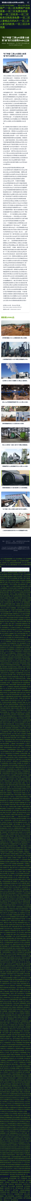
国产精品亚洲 (11, 832)
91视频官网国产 (19, 850)
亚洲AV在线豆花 (17, 1009)
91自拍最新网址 (10, 649)
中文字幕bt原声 (16, 887)
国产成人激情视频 (10, 735)
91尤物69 (19, 806)
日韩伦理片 (24, 956)
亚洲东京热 (20, 641)
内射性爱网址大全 (19, 975)
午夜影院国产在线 (11, 973)
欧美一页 (21, 1086)
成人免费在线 (10, 802)
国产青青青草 (5, 1068)
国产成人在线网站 (10, 673)
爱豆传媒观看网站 (17, 645)
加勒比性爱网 (10, 617)
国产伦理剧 (26, 924)
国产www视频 (14, 964)
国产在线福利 (8, 1046)
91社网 (26, 834)
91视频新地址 (7, 1042)
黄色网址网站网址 (7, 1003)
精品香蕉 (8, 733)
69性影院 (26, 647)
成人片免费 (3, 887)
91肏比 (13, 1001)
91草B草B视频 (9, 665)
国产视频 (13, 1076)
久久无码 (10, 1040)
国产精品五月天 (25, 816)
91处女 (3, 759)
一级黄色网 (9, 755)
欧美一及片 (5, 1019)
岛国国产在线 (22, 999)
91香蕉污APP (13, 960)
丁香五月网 (16, 787)
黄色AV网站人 (15, 1064)
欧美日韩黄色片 (12, 966)
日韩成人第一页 (23, 676)
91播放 (6, 1080)
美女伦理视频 (3, 576)
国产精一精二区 (26, 791)
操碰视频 (21, 724)
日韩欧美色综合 (23, 934)
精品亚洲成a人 (13, 987)
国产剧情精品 (16, 590)
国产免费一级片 (22, 578)
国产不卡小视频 (4, 834)
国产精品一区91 (13, 1013)
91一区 (7, 989)
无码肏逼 (7, 1182)
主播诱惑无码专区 (22, 1078)
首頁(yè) (4, 43)
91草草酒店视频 (21, 633)
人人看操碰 (12, 743)
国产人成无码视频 (16, 625)
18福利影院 (16, 686)
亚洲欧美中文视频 (23, 1090)
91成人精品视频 (24, 604)
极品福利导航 (21, 1035)
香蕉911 (11, 598)
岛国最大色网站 (17, 1017)
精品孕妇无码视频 (21, 818)
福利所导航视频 (26, 885)
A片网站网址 (6, 991)
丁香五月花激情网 (7, 879)
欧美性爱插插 (17, 657)
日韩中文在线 (7, 680)
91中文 (7, 863)
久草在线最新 (8, 915)
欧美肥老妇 (12, 958)
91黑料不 (2, 1017)
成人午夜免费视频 (25, 627)
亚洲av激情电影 (7, 826)
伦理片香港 (15, 1035)
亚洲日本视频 (12, 763)
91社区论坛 (11, 828)
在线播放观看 (6, 883)
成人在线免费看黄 (6, 918)
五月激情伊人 (19, 1196)
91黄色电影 (7, 781)
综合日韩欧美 (26, 645)
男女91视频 (16, 895)
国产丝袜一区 (17, 671)
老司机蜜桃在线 (24, 686)
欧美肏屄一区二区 (25, 948)
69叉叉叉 (15, 1070)
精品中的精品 (15, 680)
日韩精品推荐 (16, 915)
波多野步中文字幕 (19, 942)
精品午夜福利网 (4, 987)
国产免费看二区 (15, 881)
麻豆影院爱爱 (7, 810)
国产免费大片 (16, 1052)
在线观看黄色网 (10, 1060)
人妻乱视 (2, 673)
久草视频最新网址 (11, 749)
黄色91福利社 (23, 1064)
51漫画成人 (9, 793)
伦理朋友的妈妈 (7, 865)
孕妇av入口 (7, 1200)
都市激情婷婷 (22, 755)
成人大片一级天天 (9, 975)
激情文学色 (13, 991)
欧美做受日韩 (16, 669)
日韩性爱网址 (20, 865)
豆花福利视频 (27, 907)
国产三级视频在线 (21, 1062)
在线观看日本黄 (18, 1194)
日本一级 (15, 936)
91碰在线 (18, 621)
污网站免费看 (12, 684)
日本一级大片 (3, 572)
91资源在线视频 (24, 861)
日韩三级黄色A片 (19, 745)
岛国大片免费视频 (11, 608)
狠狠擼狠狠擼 (19, 1076)
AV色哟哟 (11, 834)
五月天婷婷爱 (26, 832)
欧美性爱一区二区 (10, 1188)
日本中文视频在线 (5, 930)
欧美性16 (22, 769)
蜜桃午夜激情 (25, 806)
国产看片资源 (26, 698)
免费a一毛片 (25, 783)
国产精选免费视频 (17, 979)
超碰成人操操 (21, 667)
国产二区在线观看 (25, 574)
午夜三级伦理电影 (10, 1196)
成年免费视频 (14, 1090)
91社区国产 (19, 576)
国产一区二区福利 (10, 610)
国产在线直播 (20, 916)
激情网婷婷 (11, 1019)
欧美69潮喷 (5, 655)
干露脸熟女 (3, 1060)
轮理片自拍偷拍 (4, 909)
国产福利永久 (17, 582)
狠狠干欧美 (6, 812)
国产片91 (6, 767)
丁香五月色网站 (13, 584)
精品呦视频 (23, 1052)
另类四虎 (14, 641)
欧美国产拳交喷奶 (12, 718)
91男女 (14, 674)
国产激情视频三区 (5, 946)
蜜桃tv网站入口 (25, 846)
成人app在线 (3, 674)
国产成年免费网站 (21, 731)
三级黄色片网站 (23, 881)
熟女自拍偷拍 (16, 848)
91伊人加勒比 (23, 853)
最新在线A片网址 (7, 798)
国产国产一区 (5, 653)
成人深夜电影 (26, 619)
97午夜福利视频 (12, 692)
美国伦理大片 (16, 574)
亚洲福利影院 (14, 1182)
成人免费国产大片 (10, 869)
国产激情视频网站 (7, 635)
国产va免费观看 (17, 751)
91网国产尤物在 (8, 1088)
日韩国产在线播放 (18, 1198)
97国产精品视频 (23, 680)
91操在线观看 (20, 973)
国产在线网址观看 (20, 869)
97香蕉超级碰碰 (6, 881)
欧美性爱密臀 (8, 948)
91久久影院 (16, 661)
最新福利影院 (12, 940)
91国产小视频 (19, 989)
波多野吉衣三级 (10, 859)
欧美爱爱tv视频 (17, 879)
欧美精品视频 (13, 1178)
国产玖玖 (25, 1038)
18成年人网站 (22, 728)
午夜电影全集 (22, 704)
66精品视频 (22, 867)
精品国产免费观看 (19, 802)
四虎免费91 (5, 667)
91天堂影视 (23, 1019)
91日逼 (13, 1042)
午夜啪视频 (19, 1042)
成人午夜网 (16, 678)
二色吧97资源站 (4, 700)
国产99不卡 (16, 867)
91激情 (2, 1078)
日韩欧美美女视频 (13, 909)
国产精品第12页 (9, 901)
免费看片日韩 (19, 1068)
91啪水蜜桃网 (25, 1042)
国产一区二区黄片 (17, 871)
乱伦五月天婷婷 (12, 954)
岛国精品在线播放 (6, 1086)
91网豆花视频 (6, 714)
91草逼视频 (12, 1068)
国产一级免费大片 (14, 761)
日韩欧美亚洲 (14, 1192)
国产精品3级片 (6, 594)
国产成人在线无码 (25, 1015)
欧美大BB (5, 726)
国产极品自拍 (8, 1017)
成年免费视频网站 (24, 761)
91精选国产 (5, 832)
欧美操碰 (7, 1005)
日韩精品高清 (6, 855)
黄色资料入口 (6, 1025)
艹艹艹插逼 (18, 816)
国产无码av (26, 891)
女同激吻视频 (26, 716)
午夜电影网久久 (10, 659)
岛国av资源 (19, 804)
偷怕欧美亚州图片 (5, 592)
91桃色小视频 (27, 1076)
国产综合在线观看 (12, 578)
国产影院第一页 (19, 777)
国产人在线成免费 (17, 623)
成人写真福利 (10, 800)
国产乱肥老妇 (5, 940)
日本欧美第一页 (23, 972)
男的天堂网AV (9, 783)
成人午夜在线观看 (10, 580)
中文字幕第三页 (22, 718)
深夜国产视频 (10, 1054)
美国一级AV (8, 623)
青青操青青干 (13, 1078)
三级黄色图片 (19, 985)
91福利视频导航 (9, 696)
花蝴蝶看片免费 (17, 598)
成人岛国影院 (21, 913)
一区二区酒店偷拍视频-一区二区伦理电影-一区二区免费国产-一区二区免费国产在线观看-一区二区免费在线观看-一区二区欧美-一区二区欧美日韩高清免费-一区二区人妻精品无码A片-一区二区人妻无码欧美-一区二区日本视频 (15, 14)
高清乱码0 (7, 745)
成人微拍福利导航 (6, 1084)
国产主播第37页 (20, 991)
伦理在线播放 (18, 610)
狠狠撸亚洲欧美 (22, 594)
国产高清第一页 (23, 918)
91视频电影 (8, 641)
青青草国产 (27, 873)
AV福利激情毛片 (10, 1048)
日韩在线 (19, 653)
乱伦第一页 (26, 822)
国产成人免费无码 (6, 789)
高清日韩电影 (14, 1021)
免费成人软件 (10, 838)
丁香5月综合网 (17, 793)
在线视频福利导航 (15, 1176)
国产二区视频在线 (23, 1178)
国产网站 (12, 739)
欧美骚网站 (5, 995)
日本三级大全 (12, 885)
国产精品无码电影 (16, 600)
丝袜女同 (14, 865)
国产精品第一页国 (12, 836)
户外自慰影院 (7, 602)
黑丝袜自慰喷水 (6, 968)
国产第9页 (9, 887)
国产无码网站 (19, 968)
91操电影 (2, 989)
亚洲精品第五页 (17, 830)
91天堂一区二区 (21, 962)
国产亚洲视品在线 (17, 1038)
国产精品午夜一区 (24, 629)
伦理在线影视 (3, 903)
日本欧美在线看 (8, 979)
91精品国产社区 (8, 944)
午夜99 (13, 952)
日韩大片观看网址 (21, 737)
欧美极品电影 (15, 676)
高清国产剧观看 (8, 824)
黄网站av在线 (6, 1076)
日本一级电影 (7, 857)
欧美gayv (11, 651)
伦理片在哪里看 (22, 883)
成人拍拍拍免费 (6, 737)
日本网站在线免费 (6, 702)
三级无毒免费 (26, 968)
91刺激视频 (17, 1054)
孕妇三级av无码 (14, 934)
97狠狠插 (18, 950)
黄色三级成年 (19, 832)
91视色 (16, 757)
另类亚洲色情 (22, 663)
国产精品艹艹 (8, 1190)
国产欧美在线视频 (17, 596)
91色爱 (29, 956)
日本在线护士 (11, 779)
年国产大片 (4, 1186)
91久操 (21, 741)
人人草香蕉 (17, 710)
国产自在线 (18, 844)
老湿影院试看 (19, 1186)
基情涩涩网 (3, 793)
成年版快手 (27, 1007)
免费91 (24, 708)
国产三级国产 (12, 812)
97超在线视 (16, 1003)
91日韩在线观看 (10, 1044)
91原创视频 (8, 1015)
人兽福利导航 (6, 997)
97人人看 (12, 1062)
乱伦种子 (10, 574)
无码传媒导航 (20, 897)
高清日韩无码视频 (16, 789)
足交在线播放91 (4, 584)
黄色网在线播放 (20, 1048)
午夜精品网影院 (6, 773)
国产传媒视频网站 (23, 936)
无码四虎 (20, 716)
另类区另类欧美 (22, 836)
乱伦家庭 (17, 627)
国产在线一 (23, 669)
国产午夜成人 (23, 694)
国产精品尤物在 (17, 783)
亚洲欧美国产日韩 (16, 1084)
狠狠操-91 (26, 850)
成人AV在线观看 (18, 1058)
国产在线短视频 (4, 1031)
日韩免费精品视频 (5, 1056)
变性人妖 (10, 582)
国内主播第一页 (23, 826)
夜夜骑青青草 (21, 611)
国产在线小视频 (19, 920)
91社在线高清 (10, 710)
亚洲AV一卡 (18, 859)
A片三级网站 (26, 814)
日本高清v (12, 1056)
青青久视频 (24, 848)
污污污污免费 (20, 911)
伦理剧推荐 (13, 930)
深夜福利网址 (5, 765)
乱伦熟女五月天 (10, 606)
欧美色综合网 (26, 596)
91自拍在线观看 (4, 611)
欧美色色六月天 (20, 615)
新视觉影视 (3, 800)
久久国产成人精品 (16, 820)
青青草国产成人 (19, 649)
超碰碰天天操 (13, 633)
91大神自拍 (11, 588)
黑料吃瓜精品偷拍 (20, 735)
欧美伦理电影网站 (22, 688)
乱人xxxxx (7, 985)
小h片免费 (6, 694)
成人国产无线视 (8, 924)
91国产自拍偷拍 (4, 598)
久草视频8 (3, 816)
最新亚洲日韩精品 (13, 785)
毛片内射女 (21, 932)
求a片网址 (14, 733)
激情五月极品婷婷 (7, 590)
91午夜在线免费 (8, 830)
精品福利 (14, 962)
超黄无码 (12, 985)
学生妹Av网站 (24, 586)
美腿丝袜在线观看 (21, 954)
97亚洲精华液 (22, 592)
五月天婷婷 (12, 1072)
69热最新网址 (5, 981)
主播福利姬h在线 (16, 791)
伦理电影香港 (24, 842)
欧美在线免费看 (13, 765)
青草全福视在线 (20, 739)
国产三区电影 (19, 1001)
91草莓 (2, 1038)
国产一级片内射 (13, 611)
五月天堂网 (6, 1094)
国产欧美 (12, 745)
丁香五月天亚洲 (12, 995)
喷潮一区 (25, 871)
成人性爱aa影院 (9, 657)
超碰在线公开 (24, 977)
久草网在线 (10, 686)
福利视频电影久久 (11, 911)
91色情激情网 (18, 651)
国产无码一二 (16, 846)
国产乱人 (12, 796)
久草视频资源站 (19, 673)
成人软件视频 (15, 810)
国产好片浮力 (15, 741)
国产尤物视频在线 (23, 1021)
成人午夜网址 (11, 873)
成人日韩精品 (20, 1011)
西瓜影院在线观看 (7, 669)
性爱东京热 (22, 787)
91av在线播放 (5, 804)
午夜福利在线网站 (23, 757)
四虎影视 (8, 724)
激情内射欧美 (19, 1184)
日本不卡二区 (12, 631)
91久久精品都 (4, 1178)
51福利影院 (5, 1029)
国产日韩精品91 (10, 647)
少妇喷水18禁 (21, 877)
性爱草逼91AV (27, 875)
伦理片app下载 (12, 655)
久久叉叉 (19, 905)
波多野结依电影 (13, 619)
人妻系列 (5, 706)
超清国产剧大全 (22, 706)
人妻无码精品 (26, 610)
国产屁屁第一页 (10, 875)
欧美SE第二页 (14, 932)
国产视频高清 (10, 671)
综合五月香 (27, 673)
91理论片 (20, 903)
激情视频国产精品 (21, 655)
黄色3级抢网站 (22, 584)
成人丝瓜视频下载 (9, 637)
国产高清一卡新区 (17, 698)
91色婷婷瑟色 (8, 753)
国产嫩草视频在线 (7, 1070)
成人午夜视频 (7, 840)
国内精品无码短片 (13, 667)
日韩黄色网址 (19, 907)
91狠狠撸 (20, 619)
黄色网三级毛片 (14, 1025)
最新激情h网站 (10, 938)
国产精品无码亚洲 (7, 871)
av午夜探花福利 (7, 905)
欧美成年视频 (22, 1082)
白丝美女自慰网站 (6, 1074)
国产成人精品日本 (21, 930)
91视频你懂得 (18, 767)
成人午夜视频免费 (17, 1066)
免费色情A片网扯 (14, 861)
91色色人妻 (16, 755)
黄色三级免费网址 (20, 779)
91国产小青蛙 (12, 731)
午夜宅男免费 (15, 663)
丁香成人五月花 (24, 747)
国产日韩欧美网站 (17, 891)
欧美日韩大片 (27, 1184)
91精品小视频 (18, 1092)
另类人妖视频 (25, 905)
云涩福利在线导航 (9, 757)
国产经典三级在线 (22, 775)
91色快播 (24, 720)
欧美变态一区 (3, 578)
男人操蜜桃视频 (7, 728)
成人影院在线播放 (20, 639)
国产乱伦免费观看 (5, 950)
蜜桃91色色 (6, 844)
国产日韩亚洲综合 (19, 993)
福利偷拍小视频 (12, 576)
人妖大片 (16, 1019)
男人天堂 (2, 916)
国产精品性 (5, 574)
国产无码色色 (6, 853)
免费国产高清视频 (25, 1036)
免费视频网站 (23, 1003)
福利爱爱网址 (20, 863)
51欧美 (8, 682)
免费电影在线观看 (20, 730)
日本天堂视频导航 (11, 643)
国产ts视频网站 (9, 852)
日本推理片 (9, 889)
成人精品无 (12, 989)
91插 (22, 970)
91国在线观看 (17, 794)
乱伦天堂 (27, 1029)
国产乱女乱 (11, 956)
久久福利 (19, 885)
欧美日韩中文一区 (9, 720)
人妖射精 (2, 629)
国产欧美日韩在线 (21, 812)
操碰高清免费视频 (13, 704)
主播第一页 (9, 787)
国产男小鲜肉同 (21, 674)
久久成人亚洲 (26, 928)
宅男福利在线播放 (15, 946)
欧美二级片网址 (14, 1005)
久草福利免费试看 (13, 999)
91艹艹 (5, 686)
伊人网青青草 (9, 759)
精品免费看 (6, 743)
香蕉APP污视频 (10, 816)
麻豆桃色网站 (11, 1080)
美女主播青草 (22, 722)
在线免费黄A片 (6, 627)
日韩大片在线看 (20, 749)
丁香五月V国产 (12, 907)
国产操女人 (7, 796)
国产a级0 (5, 582)
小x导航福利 (21, 1013)
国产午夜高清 (5, 899)
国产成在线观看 (26, 952)
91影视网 (27, 615)
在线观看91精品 (14, 1082)
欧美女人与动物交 (6, 600)
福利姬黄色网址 (8, 747)
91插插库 (24, 600)
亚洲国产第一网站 (7, 867)
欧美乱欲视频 (19, 796)
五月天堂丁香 (6, 1027)
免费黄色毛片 (16, 613)
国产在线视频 (12, 863)
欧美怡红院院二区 (7, 645)
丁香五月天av (12, 1029)
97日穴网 (4, 802)
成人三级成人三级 (12, 712)
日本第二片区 (8, 1052)
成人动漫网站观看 (6, 604)
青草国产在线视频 (19, 617)
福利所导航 (21, 1027)
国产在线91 (7, 775)
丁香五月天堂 (26, 576)
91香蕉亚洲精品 (14, 853)
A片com (22, 1033)
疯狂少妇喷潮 (16, 948)
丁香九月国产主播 (6, 1033)
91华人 (19, 700)
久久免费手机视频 (15, 586)
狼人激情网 (8, 1035)
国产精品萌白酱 (21, 987)
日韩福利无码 (3, 1009)
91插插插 (7, 932)
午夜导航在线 (15, 826)
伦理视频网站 (15, 840)
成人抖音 (17, 1060)
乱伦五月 (12, 968)
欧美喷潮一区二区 (24, 1050)
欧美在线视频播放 (7, 977)
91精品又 (21, 1031)
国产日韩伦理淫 (6, 1090)
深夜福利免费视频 (25, 1190)
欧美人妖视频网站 (21, 940)
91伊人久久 (10, 1194)
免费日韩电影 (22, 661)
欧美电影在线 (14, 883)
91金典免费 (27, 911)
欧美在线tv (18, 958)
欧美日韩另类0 (13, 700)
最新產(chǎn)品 (7, 317)
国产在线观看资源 (25, 682)
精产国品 (14, 922)
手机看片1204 (18, 720)
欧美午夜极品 (3, 615)
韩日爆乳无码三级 (12, 688)
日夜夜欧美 (21, 765)
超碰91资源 (25, 804)
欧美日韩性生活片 (17, 924)
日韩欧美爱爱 (10, 769)
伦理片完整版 (14, 773)
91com (26, 920)
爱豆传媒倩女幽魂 (13, 706)
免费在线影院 (15, 972)
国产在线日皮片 (17, 1046)
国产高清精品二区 (7, 596)
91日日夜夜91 (5, 633)
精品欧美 (11, 1058)
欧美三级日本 (3, 913)
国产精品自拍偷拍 (11, 893)
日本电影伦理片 (10, 808)
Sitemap (16, 550)
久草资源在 (6, 885)
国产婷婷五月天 (12, 897)
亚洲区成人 (25, 1009)
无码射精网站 (15, 728)
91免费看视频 (26, 985)
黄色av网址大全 (26, 671)
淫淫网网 (18, 763)
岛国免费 (10, 846)
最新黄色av (22, 1025)
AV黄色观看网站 (7, 690)
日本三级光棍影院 (21, 643)
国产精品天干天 (14, 629)
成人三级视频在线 (12, 903)
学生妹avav (9, 822)
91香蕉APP (21, 572)
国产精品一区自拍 (25, 915)
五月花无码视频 (19, 873)
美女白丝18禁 (7, 1001)
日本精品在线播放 (5, 993)
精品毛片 (14, 905)
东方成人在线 (5, 761)
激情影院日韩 (23, 981)
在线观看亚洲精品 (10, 771)
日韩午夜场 (17, 901)
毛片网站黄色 (16, 1088)
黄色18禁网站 (22, 840)
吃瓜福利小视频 (18, 708)
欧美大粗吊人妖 (21, 995)
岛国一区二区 (25, 857)
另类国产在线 (9, 848)
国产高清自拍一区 (22, 960)
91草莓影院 (3, 659)
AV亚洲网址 (13, 775)
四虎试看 (9, 674)
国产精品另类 (7, 1064)
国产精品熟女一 (17, 665)
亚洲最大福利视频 (25, 1176)
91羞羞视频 (7, 739)
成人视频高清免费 (25, 901)
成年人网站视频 (7, 972)
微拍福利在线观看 (12, 572)
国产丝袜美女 (18, 659)
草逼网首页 (3, 647)
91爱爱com (24, 793)
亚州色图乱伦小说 (7, 751)
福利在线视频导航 (14, 1050)
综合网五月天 (15, 722)
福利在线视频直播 (25, 606)
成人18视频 (22, 997)
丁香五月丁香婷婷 (13, 1031)
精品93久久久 (25, 820)
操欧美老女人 (25, 844)
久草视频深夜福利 (9, 942)
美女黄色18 (12, 899)
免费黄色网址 (20, 1007)
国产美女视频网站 (19, 852)
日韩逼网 (16, 637)
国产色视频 (7, 934)
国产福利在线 (8, 661)
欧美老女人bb (21, 712)
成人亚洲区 (17, 769)
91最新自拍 (25, 794)
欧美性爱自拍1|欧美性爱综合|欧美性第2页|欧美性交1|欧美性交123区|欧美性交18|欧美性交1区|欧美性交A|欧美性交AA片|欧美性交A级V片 (15, 1095)
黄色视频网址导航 (9, 794)
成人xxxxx (18, 956)
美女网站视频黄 (16, 1033)
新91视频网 (25, 690)
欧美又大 (15, 716)
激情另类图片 (24, 710)
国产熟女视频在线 (18, 822)
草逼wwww (5, 999)
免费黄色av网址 (4, 958)
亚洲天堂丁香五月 (19, 834)
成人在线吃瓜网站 (12, 913)
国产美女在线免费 (5, 960)
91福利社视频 (14, 814)
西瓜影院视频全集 (20, 1044)
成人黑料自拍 (8, 891)
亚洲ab (27, 730)
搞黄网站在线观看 (5, 861)
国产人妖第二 (25, 751)
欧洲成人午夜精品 (21, 726)
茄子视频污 (23, 635)
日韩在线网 (7, 814)
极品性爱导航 (3, 718)
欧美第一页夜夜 (16, 604)
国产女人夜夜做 (10, 920)
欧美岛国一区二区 (12, 877)
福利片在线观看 (18, 588)
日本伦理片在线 (8, 928)
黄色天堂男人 (22, 678)
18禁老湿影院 (11, 1180)
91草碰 (3, 735)
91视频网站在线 (19, 647)
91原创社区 (17, 842)
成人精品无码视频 (25, 613)
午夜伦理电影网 (20, 743)
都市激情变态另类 (7, 895)
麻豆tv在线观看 (21, 733)
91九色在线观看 (16, 970)
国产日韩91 (19, 631)
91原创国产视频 (21, 702)
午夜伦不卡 (3, 617)
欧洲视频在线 (23, 1192)
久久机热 (10, 678)
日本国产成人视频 (18, 1023)
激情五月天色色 (7, 676)
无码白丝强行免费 (14, 981)
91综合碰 (5, 956)
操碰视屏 (2, 661)
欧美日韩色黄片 (26, 657)
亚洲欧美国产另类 (20, 1080)
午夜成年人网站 (16, 1036)
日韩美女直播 (12, 806)
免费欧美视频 (3, 877)
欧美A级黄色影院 (23, 909)
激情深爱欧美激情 (10, 850)
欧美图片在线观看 (20, 580)
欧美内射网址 (17, 800)
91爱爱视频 (25, 696)
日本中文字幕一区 (25, 1054)
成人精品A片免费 (20, 1180)
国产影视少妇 (14, 1200)
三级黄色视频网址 (6, 952)
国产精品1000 (21, 926)
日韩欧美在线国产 (17, 690)
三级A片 (12, 993)
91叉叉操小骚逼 (14, 997)
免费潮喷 (14, 702)
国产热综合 (18, 771)
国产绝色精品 (12, 818)
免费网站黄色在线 (19, 828)
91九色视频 (3, 643)
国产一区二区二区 (16, 602)
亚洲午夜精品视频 (20, 899)
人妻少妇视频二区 (17, 824)
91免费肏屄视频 (13, 1094)
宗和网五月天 (25, 789)
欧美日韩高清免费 (25, 944)
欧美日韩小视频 (16, 1015)
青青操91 (5, 1072)
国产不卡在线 (26, 641)
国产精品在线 (19, 1188)
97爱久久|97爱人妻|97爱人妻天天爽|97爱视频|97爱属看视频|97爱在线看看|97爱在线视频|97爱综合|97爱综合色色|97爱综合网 (15, 1117)
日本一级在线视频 (7, 741)
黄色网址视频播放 (19, 838)
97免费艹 (19, 857)
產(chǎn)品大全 (11, 43)
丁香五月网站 (16, 889)
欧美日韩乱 (3, 875)
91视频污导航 (23, 946)
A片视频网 (12, 844)
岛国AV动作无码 (21, 692)
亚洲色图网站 (5, 1058)
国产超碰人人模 (23, 1182)
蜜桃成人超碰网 (10, 1092)
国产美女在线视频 (7, 716)
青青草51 (2, 970)
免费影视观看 (20, 714)
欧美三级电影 (12, 1007)
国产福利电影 (24, 781)
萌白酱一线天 (3, 954)
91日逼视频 (19, 952)
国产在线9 (5, 704)
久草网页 (14, 857)
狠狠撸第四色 (15, 1086)
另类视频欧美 (13, 916)
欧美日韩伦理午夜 (21, 1056)
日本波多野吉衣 (20, 855)
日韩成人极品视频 (21, 983)
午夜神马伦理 (25, 1046)
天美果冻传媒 (7, 820)
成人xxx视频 (11, 1186)
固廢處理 (20, 547)
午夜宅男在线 (22, 810)
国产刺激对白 (6, 1082)
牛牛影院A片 (19, 893)
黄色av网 (12, 855)
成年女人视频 (13, 594)
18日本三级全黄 (20, 1029)
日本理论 (28, 987)
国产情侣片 (7, 1062)
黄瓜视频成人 (18, 808)
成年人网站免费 (13, 926)
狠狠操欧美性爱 (4, 818)
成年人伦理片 (7, 1021)
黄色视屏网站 (16, 798)
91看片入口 (10, 1023)
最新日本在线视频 (23, 1070)
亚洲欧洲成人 (12, 653)
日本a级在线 (27, 1058)
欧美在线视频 (22, 785)
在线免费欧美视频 (7, 613)
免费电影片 (3, 769)
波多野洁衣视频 (4, 684)
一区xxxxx (3, 608)
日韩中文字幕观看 (26, 582)
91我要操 (2, 852)
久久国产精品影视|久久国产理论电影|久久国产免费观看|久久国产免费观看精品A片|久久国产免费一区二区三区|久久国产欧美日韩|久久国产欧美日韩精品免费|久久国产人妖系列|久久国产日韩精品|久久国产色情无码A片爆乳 (15, 1135)
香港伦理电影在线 (10, 639)
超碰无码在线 (16, 944)
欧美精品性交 (7, 663)
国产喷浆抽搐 (18, 938)
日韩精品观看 (23, 753)
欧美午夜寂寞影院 (25, 798)
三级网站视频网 (12, 1011)
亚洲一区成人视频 (15, 781)
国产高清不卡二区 (7, 1066)
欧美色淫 (6, 619)
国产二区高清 (6, 964)
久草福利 (12, 627)
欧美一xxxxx (5, 651)
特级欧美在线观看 (21, 684)
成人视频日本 (16, 635)
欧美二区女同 (5, 1013)
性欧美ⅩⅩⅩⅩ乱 (11, 615)
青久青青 (27, 991)
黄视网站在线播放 (23, 773)
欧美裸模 (24, 621)
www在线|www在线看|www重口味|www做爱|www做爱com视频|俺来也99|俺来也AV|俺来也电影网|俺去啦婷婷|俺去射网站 (15, 1107)
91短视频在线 (18, 1072)
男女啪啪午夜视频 (10, 730)
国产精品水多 (14, 1027)
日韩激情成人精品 (5, 1192)
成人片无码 (13, 983)
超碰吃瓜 (25, 796)
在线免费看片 (8, 936)
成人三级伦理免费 (25, 590)
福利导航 (20, 814)
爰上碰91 (22, 1060)
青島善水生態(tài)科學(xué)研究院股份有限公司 (14, 2)
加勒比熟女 (13, 621)
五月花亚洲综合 (10, 777)
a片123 (7, 916)
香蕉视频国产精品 (22, 922)
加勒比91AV (23, 1074)
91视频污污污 (16, 977)
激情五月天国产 (7, 722)
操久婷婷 (11, 767)
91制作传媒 (12, 804)
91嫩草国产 (8, 1036)
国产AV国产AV (14, 592)
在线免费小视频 (26, 859)
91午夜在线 (6, 1050)
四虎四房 (10, 1009)
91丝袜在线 (8, 970)
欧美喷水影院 (17, 696)
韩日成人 (8, 962)
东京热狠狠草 (16, 753)
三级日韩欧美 (24, 887)
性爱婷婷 (25, 808)
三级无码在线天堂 (17, 928)
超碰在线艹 (5, 779)
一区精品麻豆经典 (15, 682)
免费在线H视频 (8, 1198)
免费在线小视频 (9, 708)
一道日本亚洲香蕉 (21, 608)
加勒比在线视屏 (26, 958)
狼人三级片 (23, 1088)
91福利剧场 (13, 714)
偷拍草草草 (13, 950)
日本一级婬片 (6, 586)
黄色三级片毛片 (26, 767)
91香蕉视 (17, 606)
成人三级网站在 (8, 791)
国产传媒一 (16, 1190)
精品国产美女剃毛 (5, 621)
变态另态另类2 (21, 966)
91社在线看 (5, 966)
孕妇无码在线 (24, 1040)
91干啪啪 (6, 1078)
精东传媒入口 (22, 637)
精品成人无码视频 (23, 1005)
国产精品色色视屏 (14, 694)
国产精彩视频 (26, 659)
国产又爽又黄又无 (18, 759)
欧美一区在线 (15, 724)
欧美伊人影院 (16, 747)
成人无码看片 (10, 842)
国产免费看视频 (24, 889)
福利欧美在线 (6, 983)
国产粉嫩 (21, 964)
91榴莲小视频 (8, 698)
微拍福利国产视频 (6, 625)
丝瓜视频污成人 (8, 1038)
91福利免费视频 (16, 1074)
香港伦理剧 (13, 737)
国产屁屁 (7, 629)
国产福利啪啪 (11, 726)
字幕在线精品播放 (24, 895)
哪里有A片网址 (8, 922)
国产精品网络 (16, 1040)
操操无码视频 (15, 918)
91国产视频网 (18, 875)
